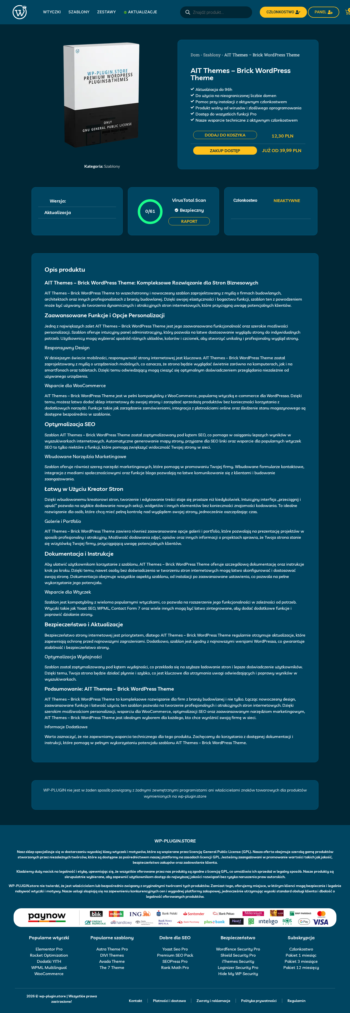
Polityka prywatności (259, 1000)
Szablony (78, 11)
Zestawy (106, 11)
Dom (195, 54)
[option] (102, 95)
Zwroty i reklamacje (213, 1000)
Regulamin (296, 1000)
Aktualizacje (142, 11)
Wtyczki (52, 11)
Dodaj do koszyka (225, 135)
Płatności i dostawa (169, 1000)
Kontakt (135, 1000)
